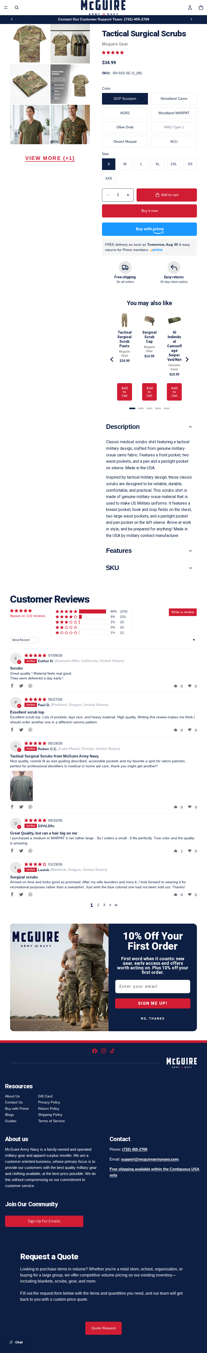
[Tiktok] (112, 1051)
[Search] (16, 7)
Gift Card (45, 1096)
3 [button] (104, 905)
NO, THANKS (153, 1018)
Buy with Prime (17, 1108)
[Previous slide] (11, 19)
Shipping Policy (50, 1115)
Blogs (9, 1115)
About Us (12, 1096)
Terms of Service (51, 1121)
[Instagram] (103, 1051)
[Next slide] (191, 19)
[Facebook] (95, 1051)
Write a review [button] (182, 612)
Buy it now (149, 211)
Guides (10, 1121)
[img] (35, 655)
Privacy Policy (49, 1102)
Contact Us (14, 1102)
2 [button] (98, 905)
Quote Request (103, 1328)
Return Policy (48, 1108)
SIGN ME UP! (152, 1003)
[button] (113, 53)
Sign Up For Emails (44, 1221)
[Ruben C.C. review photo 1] (21, 786)
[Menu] (6, 7)
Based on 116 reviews (27, 616)
